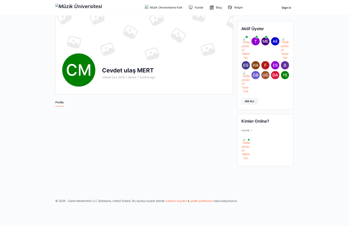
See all (249, 101)
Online (246, 130)
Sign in (286, 7)
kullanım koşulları (176, 201)
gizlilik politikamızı (201, 201)
